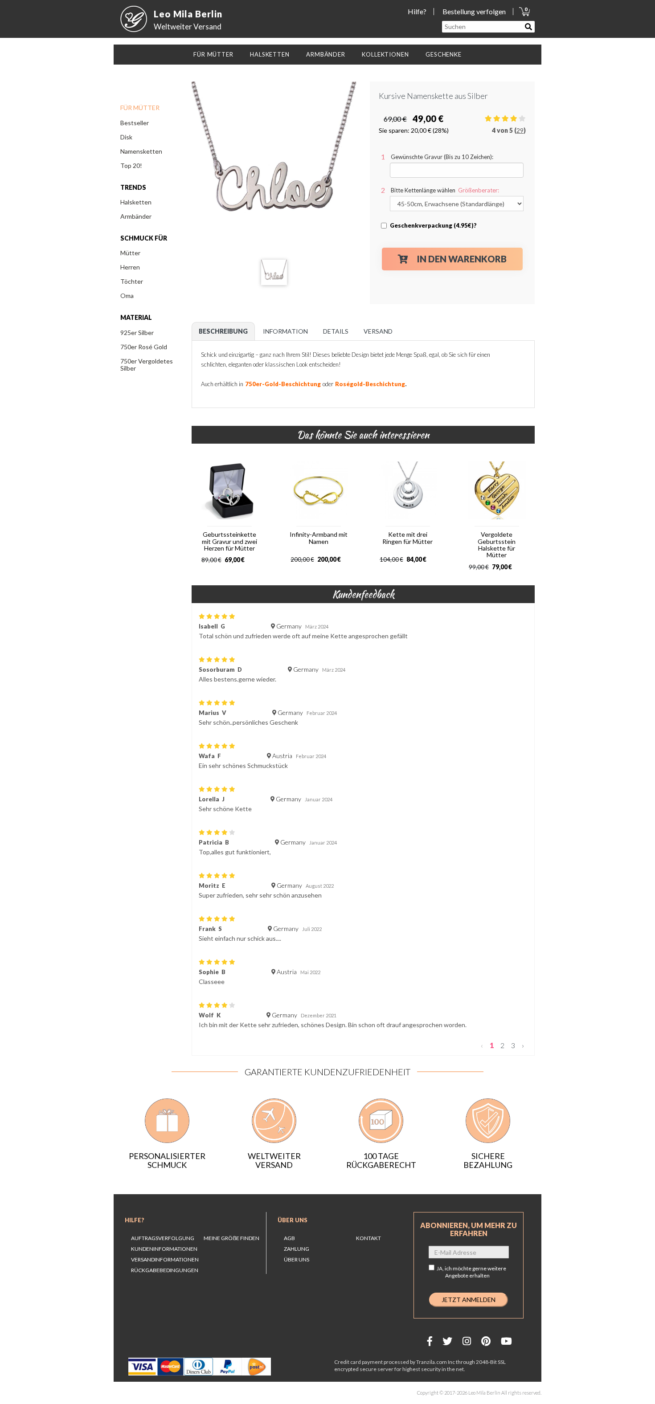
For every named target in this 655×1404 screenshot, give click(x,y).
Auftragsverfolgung (162, 1238)
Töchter (131, 281)
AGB (289, 1238)
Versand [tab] (378, 331)
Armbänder (135, 216)
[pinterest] (486, 1341)
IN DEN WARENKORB (462, 258)
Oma (127, 295)
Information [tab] (285, 331)
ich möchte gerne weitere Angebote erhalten (475, 1272)
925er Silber (137, 332)
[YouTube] (506, 1341)
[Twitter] (447, 1341)
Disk (126, 137)
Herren (130, 267)
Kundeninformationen (164, 1248)
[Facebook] (429, 1341)
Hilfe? (417, 11)
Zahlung (296, 1248)
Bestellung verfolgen (474, 11)
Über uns (292, 1220)
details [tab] (335, 331)
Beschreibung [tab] (223, 331)
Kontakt (368, 1238)
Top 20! (131, 165)
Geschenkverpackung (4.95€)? (433, 225)
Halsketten (135, 202)
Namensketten (141, 151)
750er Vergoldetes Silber (146, 364)
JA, (471, 1272)
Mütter (130, 253)
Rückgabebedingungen (164, 1270)
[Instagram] (467, 1341)
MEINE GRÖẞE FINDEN (231, 1238)
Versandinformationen (165, 1259)
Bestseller (134, 123)
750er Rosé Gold (143, 347)
